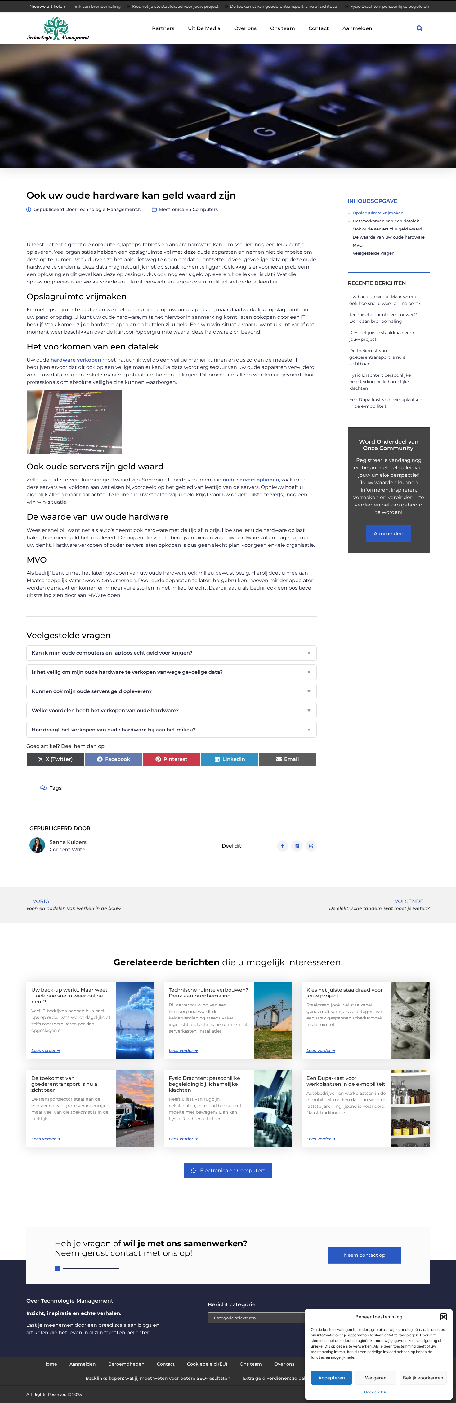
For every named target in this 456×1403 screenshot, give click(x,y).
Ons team (282, 28)
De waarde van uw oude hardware (389, 237)
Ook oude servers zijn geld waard (387, 228)
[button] (443, 1317)
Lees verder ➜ (45, 1050)
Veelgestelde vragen (374, 253)
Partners (163, 28)
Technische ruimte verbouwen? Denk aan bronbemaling (208, 993)
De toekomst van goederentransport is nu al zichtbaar (236, 6)
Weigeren (376, 1378)
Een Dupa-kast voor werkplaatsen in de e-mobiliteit (345, 1081)
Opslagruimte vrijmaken (378, 212)
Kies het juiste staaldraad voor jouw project (127, 6)
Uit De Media (204, 28)
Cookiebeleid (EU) (207, 1364)
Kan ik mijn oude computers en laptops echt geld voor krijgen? (171, 653)
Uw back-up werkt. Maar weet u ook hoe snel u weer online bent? (69, 996)
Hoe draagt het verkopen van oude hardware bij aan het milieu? (171, 730)
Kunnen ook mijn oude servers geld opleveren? (171, 691)
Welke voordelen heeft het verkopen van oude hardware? (171, 710)
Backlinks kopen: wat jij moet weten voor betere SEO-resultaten (158, 1378)
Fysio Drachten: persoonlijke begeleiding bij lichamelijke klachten (369, 6)
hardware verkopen (76, 360)
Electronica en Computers (188, 209)
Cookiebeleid (375, 1392)
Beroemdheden (126, 1364)
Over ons (245, 28)
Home (50, 1364)
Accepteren (331, 1378)
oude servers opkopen (250, 480)
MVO (358, 245)
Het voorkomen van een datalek (386, 220)
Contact (319, 28)
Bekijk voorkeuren (423, 1378)
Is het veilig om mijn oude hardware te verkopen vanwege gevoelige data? (171, 672)
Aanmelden (357, 28)
